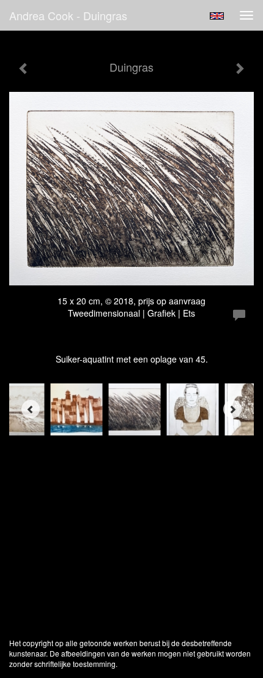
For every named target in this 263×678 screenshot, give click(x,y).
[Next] (232, 409)
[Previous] (30, 409)
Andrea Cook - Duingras (68, 15)
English (217, 16)
